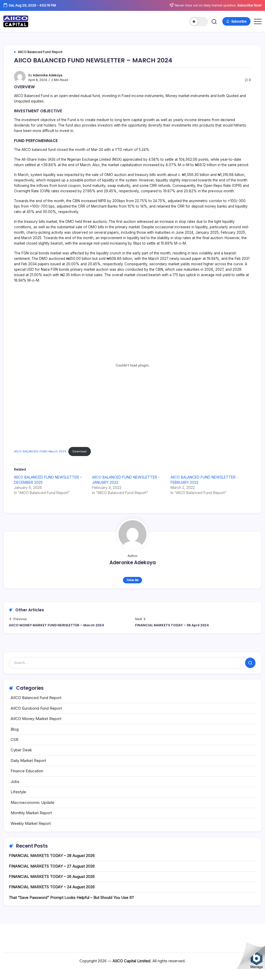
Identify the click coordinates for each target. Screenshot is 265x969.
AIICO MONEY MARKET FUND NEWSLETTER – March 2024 (56, 625)
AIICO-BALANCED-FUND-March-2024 (40, 451)
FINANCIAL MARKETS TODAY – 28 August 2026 (52, 855)
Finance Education (27, 770)
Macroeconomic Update (32, 802)
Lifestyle (18, 791)
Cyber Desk (21, 749)
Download (79, 451)
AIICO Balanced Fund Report (36, 697)
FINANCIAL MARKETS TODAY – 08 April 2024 (172, 625)
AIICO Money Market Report (36, 718)
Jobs (15, 781)
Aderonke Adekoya (47, 75)
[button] (198, 21)
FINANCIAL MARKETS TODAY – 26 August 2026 (52, 876)
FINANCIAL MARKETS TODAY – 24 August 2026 (52, 886)
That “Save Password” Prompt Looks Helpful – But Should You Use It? (71, 897)
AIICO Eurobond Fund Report (36, 708)
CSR (14, 739)
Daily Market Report (28, 760)
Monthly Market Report (31, 812)
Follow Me (132, 580)
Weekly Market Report (31, 823)
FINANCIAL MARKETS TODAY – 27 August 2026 (52, 866)
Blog (15, 729)
